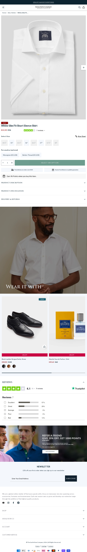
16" (26, 143)
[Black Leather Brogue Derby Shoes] (25, 324)
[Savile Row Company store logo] (43, 7)
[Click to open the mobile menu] (3, 7)
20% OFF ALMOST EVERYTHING (43, 2)
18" (56, 143)
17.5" (49, 143)
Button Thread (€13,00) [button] (31, 155)
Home (37, 546)
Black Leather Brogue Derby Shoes (14, 359)
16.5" (34, 143)
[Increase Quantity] (12, 162)
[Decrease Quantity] (3, 162)
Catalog (43, 546)
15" (12, 143)
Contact (50, 546)
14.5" (4, 143)
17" (41, 143)
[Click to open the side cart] (83, 7)
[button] (83, 67)
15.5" (19, 143)
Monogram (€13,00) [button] (10, 155)
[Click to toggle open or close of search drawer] (79, 7)
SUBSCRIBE (71, 478)
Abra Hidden (12, 13)
